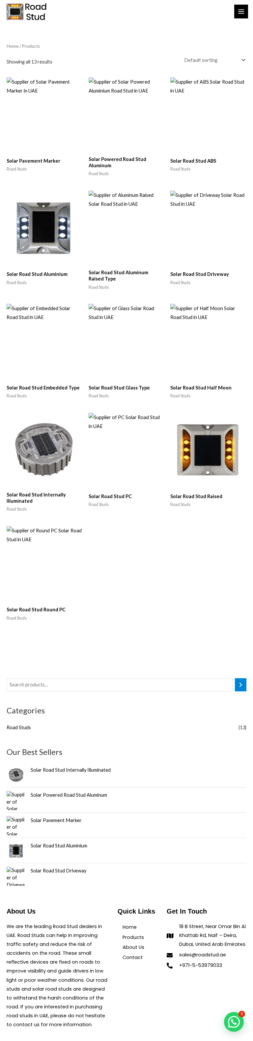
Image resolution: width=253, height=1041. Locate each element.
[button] (234, 1022)
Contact (133, 957)
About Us (133, 947)
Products (133, 937)
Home (12, 46)
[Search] (240, 684)
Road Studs (19, 727)
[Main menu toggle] (241, 11)
